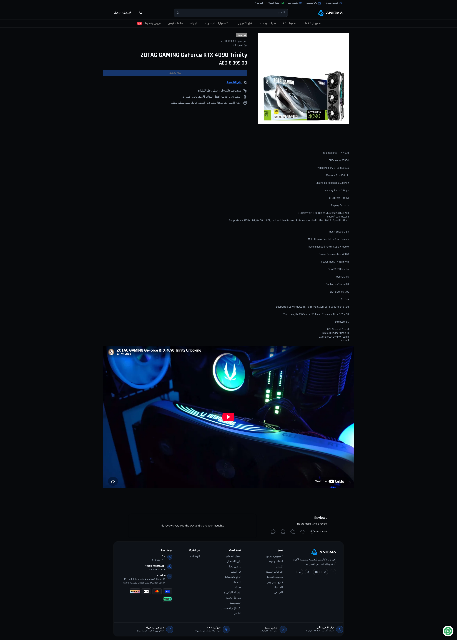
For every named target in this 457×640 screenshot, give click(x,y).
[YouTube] (316, 572)
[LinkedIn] (300, 572)
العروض (278, 592)
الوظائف (195, 556)
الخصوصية (235, 603)
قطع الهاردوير (275, 582)
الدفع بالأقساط (233, 577)
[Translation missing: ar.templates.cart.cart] (140, 12)
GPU (235, 45)
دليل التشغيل (234, 561)
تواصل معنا (235, 566)
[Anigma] (330, 13)
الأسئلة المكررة (232, 592)
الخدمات (236, 582)
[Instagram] (325, 572)
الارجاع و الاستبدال (230, 608)
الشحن (237, 613)
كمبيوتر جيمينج (274, 556)
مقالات (237, 587)
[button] (314, 3)
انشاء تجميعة (275, 561)
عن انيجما (235, 572)
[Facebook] (333, 572)
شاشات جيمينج (274, 572)
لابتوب (279, 566)
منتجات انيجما (275, 577)
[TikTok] (308, 572)
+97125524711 (158, 560)
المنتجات (278, 587)
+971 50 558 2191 (157, 569)
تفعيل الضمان (233, 556)
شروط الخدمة (233, 597)
